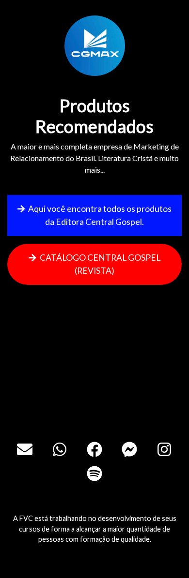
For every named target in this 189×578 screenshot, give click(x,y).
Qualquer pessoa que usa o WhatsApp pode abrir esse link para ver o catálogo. (95, 397)
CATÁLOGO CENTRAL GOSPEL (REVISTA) (99, 263)
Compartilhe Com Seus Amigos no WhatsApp (99, 313)
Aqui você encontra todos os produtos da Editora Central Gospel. (99, 215)
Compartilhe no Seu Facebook (99, 355)
